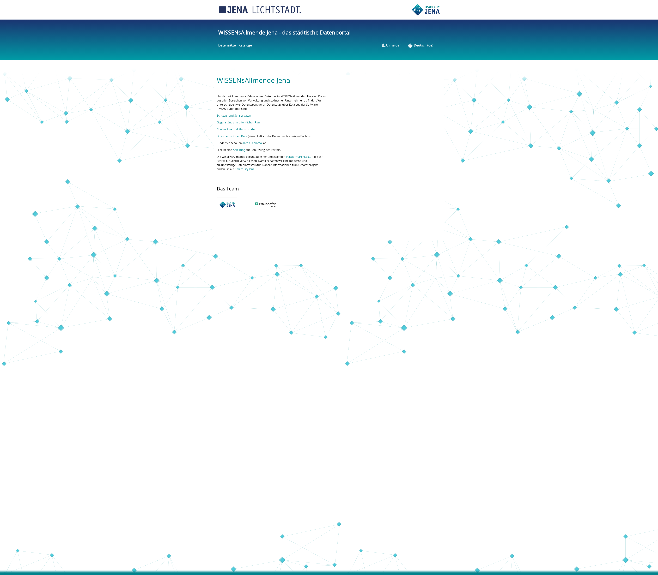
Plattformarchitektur (299, 156)
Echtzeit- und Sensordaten (234, 115)
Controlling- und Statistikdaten (236, 129)
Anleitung (239, 150)
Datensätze (227, 45)
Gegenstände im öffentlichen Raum (239, 122)
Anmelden (393, 45)
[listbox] (426, 46)
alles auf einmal (252, 143)
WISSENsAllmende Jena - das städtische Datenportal (284, 32)
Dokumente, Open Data (232, 136)
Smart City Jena (244, 169)
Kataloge (245, 45)
